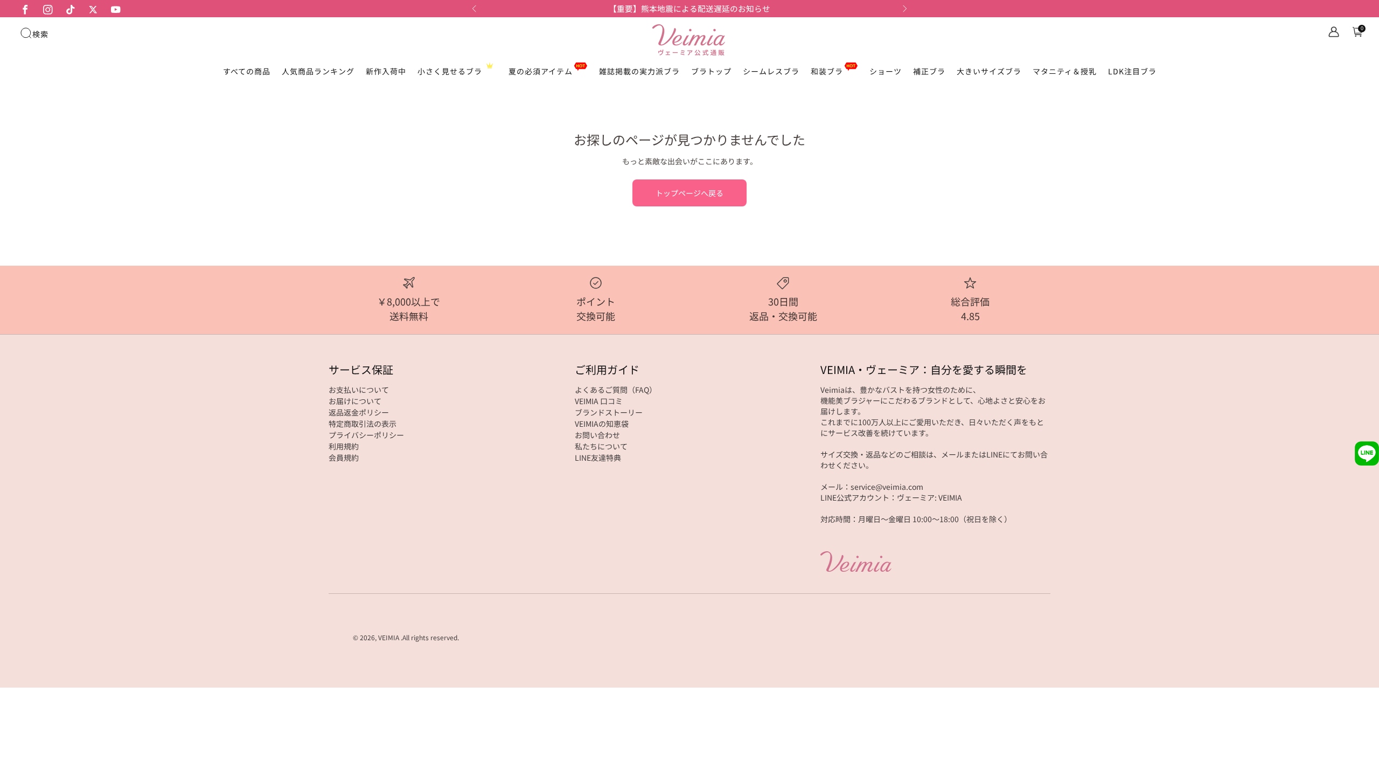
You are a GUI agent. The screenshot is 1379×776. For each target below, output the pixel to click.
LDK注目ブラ (1132, 71)
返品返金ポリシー (359, 412)
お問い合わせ (597, 434)
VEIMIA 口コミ (599, 401)
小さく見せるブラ (449, 71)
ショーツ (885, 71)
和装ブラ (827, 71)
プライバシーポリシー (366, 434)
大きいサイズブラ (989, 71)
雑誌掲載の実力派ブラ (639, 71)
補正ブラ (929, 71)
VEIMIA (388, 637)
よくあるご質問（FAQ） (616, 389)
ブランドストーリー (609, 412)
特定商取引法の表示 (362, 423)
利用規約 (344, 446)
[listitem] (689, 8)
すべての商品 (246, 71)
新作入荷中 (386, 71)
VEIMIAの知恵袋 (602, 423)
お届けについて (355, 401)
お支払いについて (359, 389)
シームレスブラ (771, 71)
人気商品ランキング (318, 71)
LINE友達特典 (598, 457)
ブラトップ (711, 71)
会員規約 (344, 457)
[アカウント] (1333, 31)
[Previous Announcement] (474, 9)
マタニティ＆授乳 (1065, 71)
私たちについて (601, 446)
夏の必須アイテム (541, 71)
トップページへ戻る (689, 193)
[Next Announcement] (905, 9)
